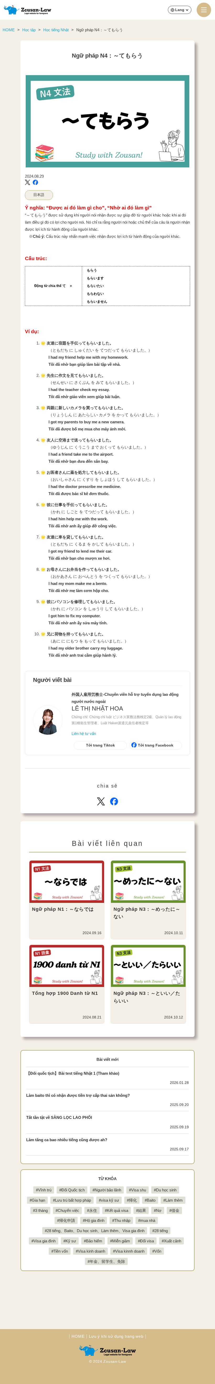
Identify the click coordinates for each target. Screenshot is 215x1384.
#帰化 (132, 1200)
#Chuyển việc (67, 1210)
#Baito (150, 1200)
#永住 (92, 1210)
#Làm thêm (173, 1200)
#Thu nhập (121, 1220)
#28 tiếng (160, 1230)
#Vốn (156, 1251)
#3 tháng (40, 1210)
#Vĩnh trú (43, 1190)
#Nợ (158, 1210)
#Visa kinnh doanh (128, 1251)
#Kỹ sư (69, 1241)
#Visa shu (137, 1190)
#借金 (174, 1210)
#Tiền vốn (59, 1251)
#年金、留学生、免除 (106, 1261)
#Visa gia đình (43, 1241)
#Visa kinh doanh (90, 1251)
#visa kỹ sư (109, 1200)
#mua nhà (146, 1220)
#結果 (141, 1210)
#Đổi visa (146, 1241)
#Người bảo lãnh (107, 1190)
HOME (78, 1336)
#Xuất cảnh (171, 1241)
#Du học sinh (165, 1190)
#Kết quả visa (116, 1210)
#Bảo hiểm (93, 1241)
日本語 (38, 195)
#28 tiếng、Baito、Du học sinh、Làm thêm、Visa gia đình (94, 1230)
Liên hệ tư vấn (84, 733)
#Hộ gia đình (93, 1220)
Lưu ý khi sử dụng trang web (116, 1336)
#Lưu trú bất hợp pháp (72, 1200)
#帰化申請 (66, 1220)
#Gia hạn (37, 1200)
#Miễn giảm (120, 1241)
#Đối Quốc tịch (72, 1190)
